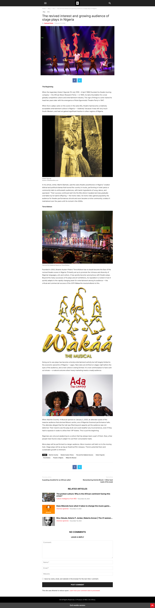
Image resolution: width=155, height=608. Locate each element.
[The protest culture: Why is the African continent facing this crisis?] (48, 497)
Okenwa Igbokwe (62, 509)
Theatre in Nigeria (58, 457)
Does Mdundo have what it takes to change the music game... (83, 506)
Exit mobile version (77, 605)
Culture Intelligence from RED (66, 499)
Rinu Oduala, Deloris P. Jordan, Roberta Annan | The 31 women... (84, 518)
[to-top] (152, 604)
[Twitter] (80, 80)
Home (44, 8)
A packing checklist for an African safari (56, 480)
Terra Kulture (46, 457)
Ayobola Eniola (48, 23)
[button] (45, 3)
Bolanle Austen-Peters (67, 455)
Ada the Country (53, 455)
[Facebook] (75, 80)
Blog (49, 8)
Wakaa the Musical (71, 457)
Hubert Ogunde (100, 455)
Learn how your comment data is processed (84, 590)
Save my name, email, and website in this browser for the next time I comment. (71, 579)
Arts (54, 8)
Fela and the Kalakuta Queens (84, 455)
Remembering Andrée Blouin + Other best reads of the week (98, 481)
